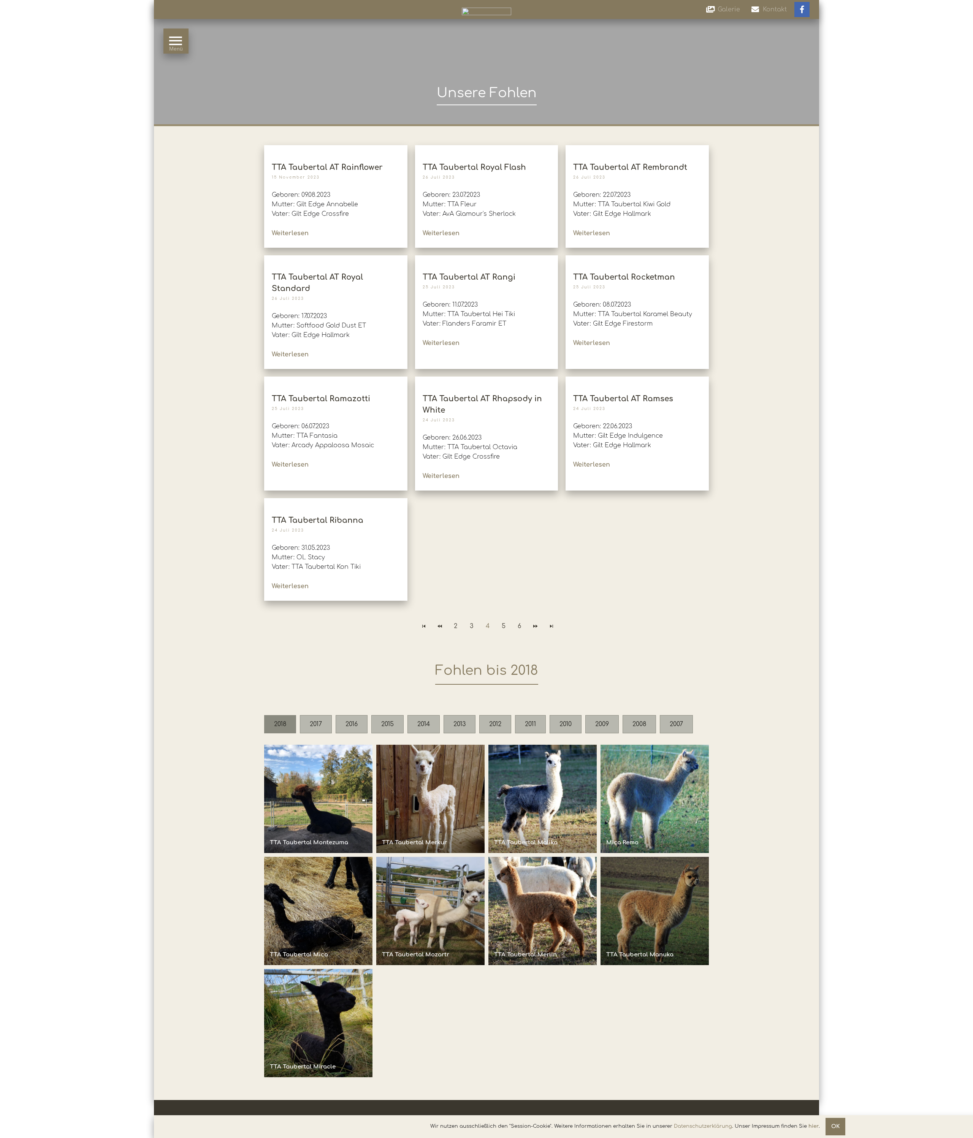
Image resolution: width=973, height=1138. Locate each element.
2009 (602, 724)
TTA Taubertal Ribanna (317, 520)
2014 (423, 724)
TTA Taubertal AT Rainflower (327, 167)
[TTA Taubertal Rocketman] (637, 258)
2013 (459, 724)
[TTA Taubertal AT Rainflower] (335, 148)
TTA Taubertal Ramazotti (321, 398)
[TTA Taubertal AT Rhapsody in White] (486, 380)
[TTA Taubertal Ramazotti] (335, 380)
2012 (495, 724)
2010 (565, 724)
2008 (639, 724)
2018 (280, 724)
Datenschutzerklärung (703, 1126)
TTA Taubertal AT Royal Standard (317, 283)
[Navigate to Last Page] (551, 626)
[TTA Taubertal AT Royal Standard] (335, 258)
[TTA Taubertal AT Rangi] (486, 258)
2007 (676, 724)
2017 (316, 724)
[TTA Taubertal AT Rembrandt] (637, 148)
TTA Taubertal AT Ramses (623, 398)
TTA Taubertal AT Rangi (469, 277)
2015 (387, 724)
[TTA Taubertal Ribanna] (335, 501)
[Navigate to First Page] (424, 626)
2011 (530, 724)
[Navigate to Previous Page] (440, 626)
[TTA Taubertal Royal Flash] (486, 148)
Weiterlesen (290, 233)
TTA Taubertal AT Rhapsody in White (482, 404)
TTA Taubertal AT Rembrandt (630, 167)
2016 (351, 724)
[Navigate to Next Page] (535, 626)
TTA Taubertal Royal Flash (474, 167)
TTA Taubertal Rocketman (624, 277)
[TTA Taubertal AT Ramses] (637, 380)
